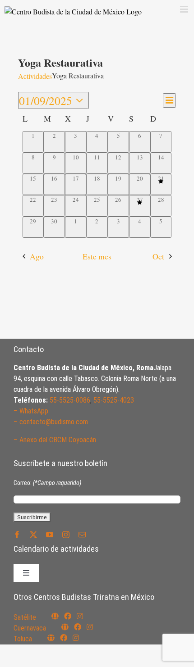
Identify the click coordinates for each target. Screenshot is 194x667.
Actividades (35, 76)
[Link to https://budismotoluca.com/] (51, 637)
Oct (158, 256)
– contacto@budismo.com (51, 421)
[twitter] (33, 534)
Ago (37, 256)
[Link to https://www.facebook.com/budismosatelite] (67, 616)
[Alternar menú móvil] (184, 9)
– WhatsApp (31, 411)
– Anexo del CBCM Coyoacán (55, 440)
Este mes (97, 256)
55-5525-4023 (113, 400)
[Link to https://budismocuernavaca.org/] (65, 627)
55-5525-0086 (70, 400)
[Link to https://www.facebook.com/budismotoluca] (63, 637)
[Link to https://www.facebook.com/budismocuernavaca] (77, 627)
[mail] (82, 534)
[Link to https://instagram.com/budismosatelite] (80, 616)
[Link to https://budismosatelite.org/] (55, 616)
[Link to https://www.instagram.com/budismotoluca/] (76, 637)
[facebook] (17, 534)
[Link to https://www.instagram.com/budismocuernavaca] (90, 627)
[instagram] (65, 534)
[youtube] (49, 534)
